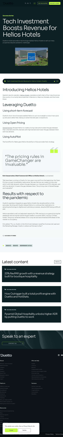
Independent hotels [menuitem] (37, 369)
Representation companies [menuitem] (39, 377)
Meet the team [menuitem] (4, 365)
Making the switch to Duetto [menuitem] (7, 403)
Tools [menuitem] (1, 420)
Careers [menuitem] (2, 367)
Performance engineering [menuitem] (7, 411)
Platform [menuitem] (2, 383)
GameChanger (7, 128)
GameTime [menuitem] (3, 396)
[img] (54, 81)
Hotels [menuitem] (33, 363)
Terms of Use (59, 434)
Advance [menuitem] (2, 394)
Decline (24, 430)
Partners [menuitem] (34, 383)
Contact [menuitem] (2, 377)
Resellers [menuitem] (34, 394)
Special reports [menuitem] (4, 414)
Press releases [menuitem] (4, 422)
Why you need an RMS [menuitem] (6, 399)
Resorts (15, 245)
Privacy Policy (27, 426)
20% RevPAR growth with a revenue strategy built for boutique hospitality (29, 275)
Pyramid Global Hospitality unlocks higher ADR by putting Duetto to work (31, 315)
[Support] (30, 3)
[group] (31, 81)
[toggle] (35, 3)
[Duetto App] (28, 3)
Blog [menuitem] (1, 413)
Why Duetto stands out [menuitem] (6, 401)
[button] (5, 81)
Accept (11, 430)
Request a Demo (54, 3)
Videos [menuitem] (2, 416)
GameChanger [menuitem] (4, 388)
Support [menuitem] (2, 371)
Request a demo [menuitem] (4, 375)
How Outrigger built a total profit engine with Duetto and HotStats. (30, 295)
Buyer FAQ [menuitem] (3, 373)
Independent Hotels (26, 245)
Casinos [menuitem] (34, 365)
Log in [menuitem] (1, 379)
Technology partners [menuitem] (37, 388)
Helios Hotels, (25, 95)
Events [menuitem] (2, 369)
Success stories (10, 235)
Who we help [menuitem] (35, 360)
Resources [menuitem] (3, 408)
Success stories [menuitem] (4, 418)
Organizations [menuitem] (35, 390)
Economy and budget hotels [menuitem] (39, 371)
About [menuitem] (2, 360)
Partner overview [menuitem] (36, 386)
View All (57, 261)
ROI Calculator (42, 3)
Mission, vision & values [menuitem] (6, 363)
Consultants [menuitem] (35, 392)
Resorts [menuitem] (34, 367)
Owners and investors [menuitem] (37, 375)
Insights (8, 245)
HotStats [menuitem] (2, 398)
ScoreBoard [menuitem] (3, 390)
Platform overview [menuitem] (5, 386)
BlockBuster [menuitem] (3, 392)
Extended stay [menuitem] (35, 373)
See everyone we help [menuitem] (38, 379)
